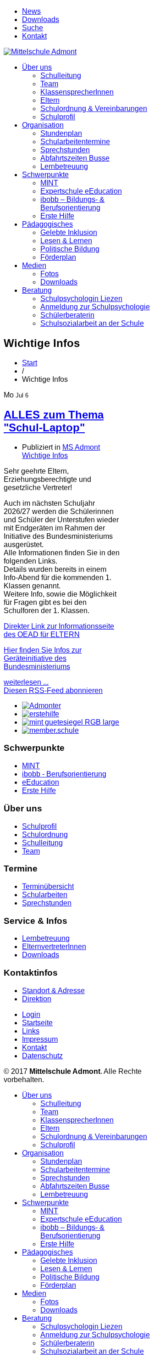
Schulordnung (45, 834)
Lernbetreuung (64, 166)
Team (49, 84)
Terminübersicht (48, 886)
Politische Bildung (69, 249)
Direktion (36, 999)
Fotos (49, 274)
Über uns (37, 67)
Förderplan (58, 257)
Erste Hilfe (57, 216)
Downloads (40, 19)
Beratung (37, 290)
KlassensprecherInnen (77, 92)
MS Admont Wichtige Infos (61, 451)
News (31, 11)
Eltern (50, 100)
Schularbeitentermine (75, 141)
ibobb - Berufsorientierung (64, 774)
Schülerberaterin (67, 315)
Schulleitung (60, 75)
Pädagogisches (47, 224)
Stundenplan (61, 133)
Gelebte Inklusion (68, 232)
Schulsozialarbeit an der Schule (92, 323)
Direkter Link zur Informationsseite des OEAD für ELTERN (59, 630)
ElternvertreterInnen (54, 946)
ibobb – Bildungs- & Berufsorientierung (72, 204)
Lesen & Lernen (66, 241)
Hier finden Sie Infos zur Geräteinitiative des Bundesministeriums (43, 658)
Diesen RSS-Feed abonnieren (53, 690)
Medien (34, 265)
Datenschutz (42, 1056)
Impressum (40, 1039)
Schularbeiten (44, 895)
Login (31, 1014)
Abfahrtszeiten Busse (75, 158)
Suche (32, 28)
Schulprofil (57, 117)
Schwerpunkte (45, 175)
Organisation (43, 125)
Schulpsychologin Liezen (81, 298)
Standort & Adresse (53, 990)
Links (30, 1031)
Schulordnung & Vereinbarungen (93, 108)
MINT (49, 183)
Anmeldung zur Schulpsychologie (95, 307)
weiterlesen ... (26, 682)
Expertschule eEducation (81, 191)
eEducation (40, 782)
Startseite (37, 1023)
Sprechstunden (65, 150)
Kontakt (34, 36)
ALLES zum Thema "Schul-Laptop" (54, 421)
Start (29, 363)
